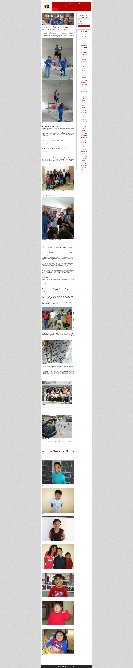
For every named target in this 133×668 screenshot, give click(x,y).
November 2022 (84, 63)
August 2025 (84, 41)
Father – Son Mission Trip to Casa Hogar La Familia (58, 290)
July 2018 (84, 102)
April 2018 (84, 105)
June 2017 (84, 114)
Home (55, 3)
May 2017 (84, 116)
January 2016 (84, 133)
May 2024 (84, 49)
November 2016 (84, 123)
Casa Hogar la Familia (78, 3)
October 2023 (84, 54)
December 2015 (84, 135)
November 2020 (84, 82)
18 (54, 663)
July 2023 (84, 56)
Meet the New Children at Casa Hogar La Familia (58, 452)
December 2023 (84, 52)
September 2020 (84, 84)
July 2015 (84, 144)
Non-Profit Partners (67, 6)
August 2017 (84, 112)
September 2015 (84, 140)
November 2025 (84, 40)
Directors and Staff (68, 3)
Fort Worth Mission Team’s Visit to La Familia (57, 149)
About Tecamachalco (57, 6)
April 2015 (84, 147)
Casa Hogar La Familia (46, 142)
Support (82, 6)
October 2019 (84, 93)
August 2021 (84, 73)
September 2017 (84, 110)
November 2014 (84, 153)
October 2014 (84, 155)
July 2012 (84, 167)
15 (49, 663)
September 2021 (84, 72)
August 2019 (84, 94)
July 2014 (84, 158)
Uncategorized (52, 142)
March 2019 (84, 100)
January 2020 (84, 89)
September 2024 (84, 47)
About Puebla (87, 3)
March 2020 (84, 87)
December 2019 (84, 91)
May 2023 (84, 57)
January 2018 (84, 109)
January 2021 (84, 79)
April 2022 (84, 70)
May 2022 (84, 68)
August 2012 (84, 165)
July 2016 (84, 126)
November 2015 (84, 137)
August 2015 (84, 142)
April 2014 (84, 160)
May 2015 (84, 146)
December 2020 (84, 80)
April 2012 (84, 169)
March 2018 (84, 107)
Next (57, 663)
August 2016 (84, 124)
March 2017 (84, 117)
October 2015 (84, 139)
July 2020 (84, 86)
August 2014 (84, 156)
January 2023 (84, 61)
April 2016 (84, 130)
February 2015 (84, 149)
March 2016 (84, 132)
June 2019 (84, 98)
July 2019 (84, 96)
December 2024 (84, 45)
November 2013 (84, 162)
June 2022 (84, 66)
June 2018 (84, 103)
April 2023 (84, 59)
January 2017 (84, 121)
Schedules (75, 6)
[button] (43, 19)
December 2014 (84, 151)
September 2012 (84, 163)
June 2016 (84, 128)
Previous (44, 663)
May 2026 (84, 38)
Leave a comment (45, 143)
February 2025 (84, 43)
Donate (55, 9)
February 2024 (84, 50)
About (61, 3)
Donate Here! (84, 31)
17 (52, 663)
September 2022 (84, 64)
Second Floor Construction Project (55, 27)
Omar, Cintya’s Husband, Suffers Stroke (57, 247)
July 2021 (84, 75)
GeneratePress (73, 666)
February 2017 (84, 119)
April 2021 (84, 77)
